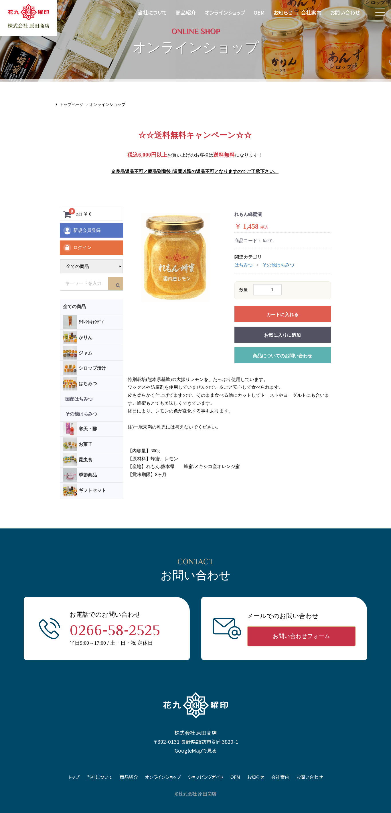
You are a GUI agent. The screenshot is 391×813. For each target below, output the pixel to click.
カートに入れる (282, 314)
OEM (259, 12)
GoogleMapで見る (196, 750)
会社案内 (311, 12)
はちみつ (243, 265)
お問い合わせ (345, 12)
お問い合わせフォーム (301, 636)
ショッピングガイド (206, 776)
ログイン (82, 247)
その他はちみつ (278, 265)
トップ (74, 776)
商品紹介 (185, 12)
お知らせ (283, 12)
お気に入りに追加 (282, 335)
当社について (152, 12)
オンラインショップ (225, 12)
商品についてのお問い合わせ (282, 355)
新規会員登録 (87, 230)
